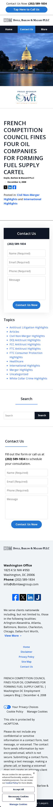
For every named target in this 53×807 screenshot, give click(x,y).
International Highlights (25, 365)
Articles (14, 331)
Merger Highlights (21, 370)
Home (8, 29)
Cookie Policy (15, 711)
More (44, 29)
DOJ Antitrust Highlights (25, 340)
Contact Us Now (26, 305)
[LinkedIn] (30, 597)
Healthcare (16, 361)
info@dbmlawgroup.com (21, 584)
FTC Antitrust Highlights (25, 348)
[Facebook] (15, 597)
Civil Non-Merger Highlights (27, 336)
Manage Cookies (37, 711)
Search (42, 415)
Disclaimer (26, 651)
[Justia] (37, 597)
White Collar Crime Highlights (28, 378)
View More (12, 635)
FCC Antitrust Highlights (25, 344)
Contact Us (26, 29)
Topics (9, 319)
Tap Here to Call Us (26, 9)
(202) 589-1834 (25, 579)
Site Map (26, 661)
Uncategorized (19, 374)
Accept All (18, 789)
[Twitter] (23, 597)
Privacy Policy (26, 656)
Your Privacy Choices (25, 707)
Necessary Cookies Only (18, 797)
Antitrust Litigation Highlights (29, 327)
